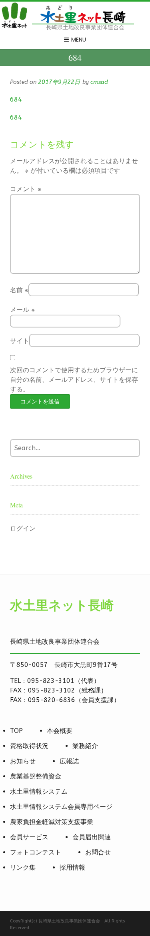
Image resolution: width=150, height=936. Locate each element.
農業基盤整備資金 (35, 776)
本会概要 (59, 730)
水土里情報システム (39, 791)
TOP (16, 730)
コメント (25, 189)
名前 (19, 290)
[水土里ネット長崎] (14, 27)
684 (16, 99)
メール (22, 309)
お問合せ (98, 852)
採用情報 (72, 867)
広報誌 (69, 761)
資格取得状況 (29, 746)
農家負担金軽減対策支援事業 (51, 822)
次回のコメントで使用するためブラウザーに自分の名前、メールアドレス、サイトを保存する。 (74, 379)
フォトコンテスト (35, 852)
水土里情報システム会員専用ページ (61, 806)
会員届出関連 (91, 837)
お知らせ (23, 761)
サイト (19, 341)
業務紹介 (85, 746)
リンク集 (23, 867)
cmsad (99, 82)
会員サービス (29, 837)
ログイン (23, 528)
